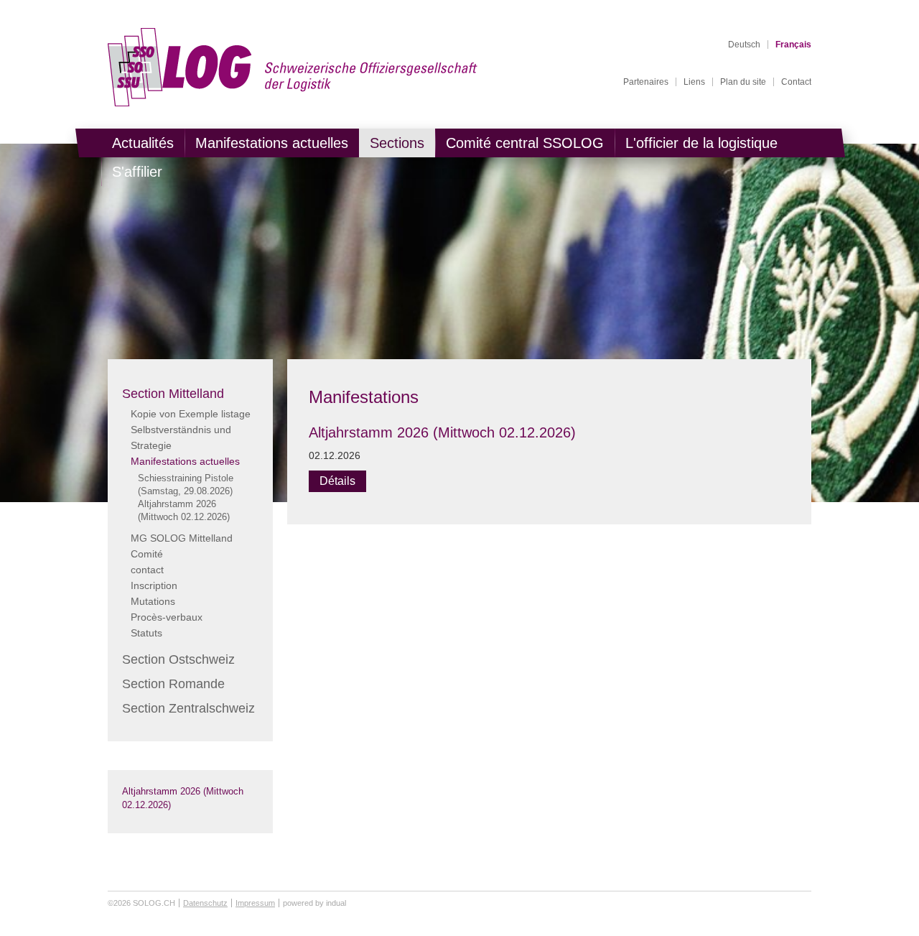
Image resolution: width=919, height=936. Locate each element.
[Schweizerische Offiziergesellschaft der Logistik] (292, 67)
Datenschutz (205, 903)
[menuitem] (646, 82)
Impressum (255, 903)
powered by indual (314, 903)
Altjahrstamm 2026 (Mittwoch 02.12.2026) (442, 432)
